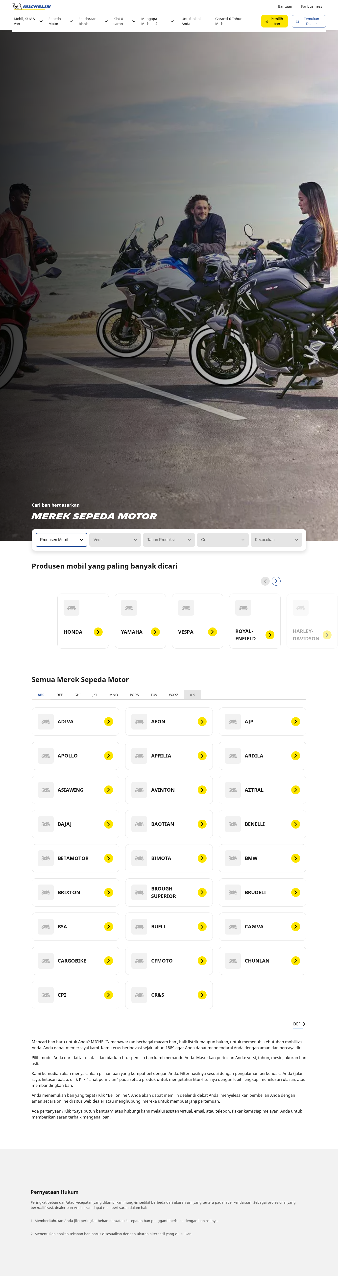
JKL (95, 694)
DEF (59, 694)
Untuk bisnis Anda (192, 21)
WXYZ (173, 694)
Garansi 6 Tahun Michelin (228, 21)
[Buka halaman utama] (31, 6)
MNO (113, 694)
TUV (154, 694)
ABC (41, 694)
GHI (77, 694)
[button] (81, 539)
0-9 (192, 694)
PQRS (134, 694)
